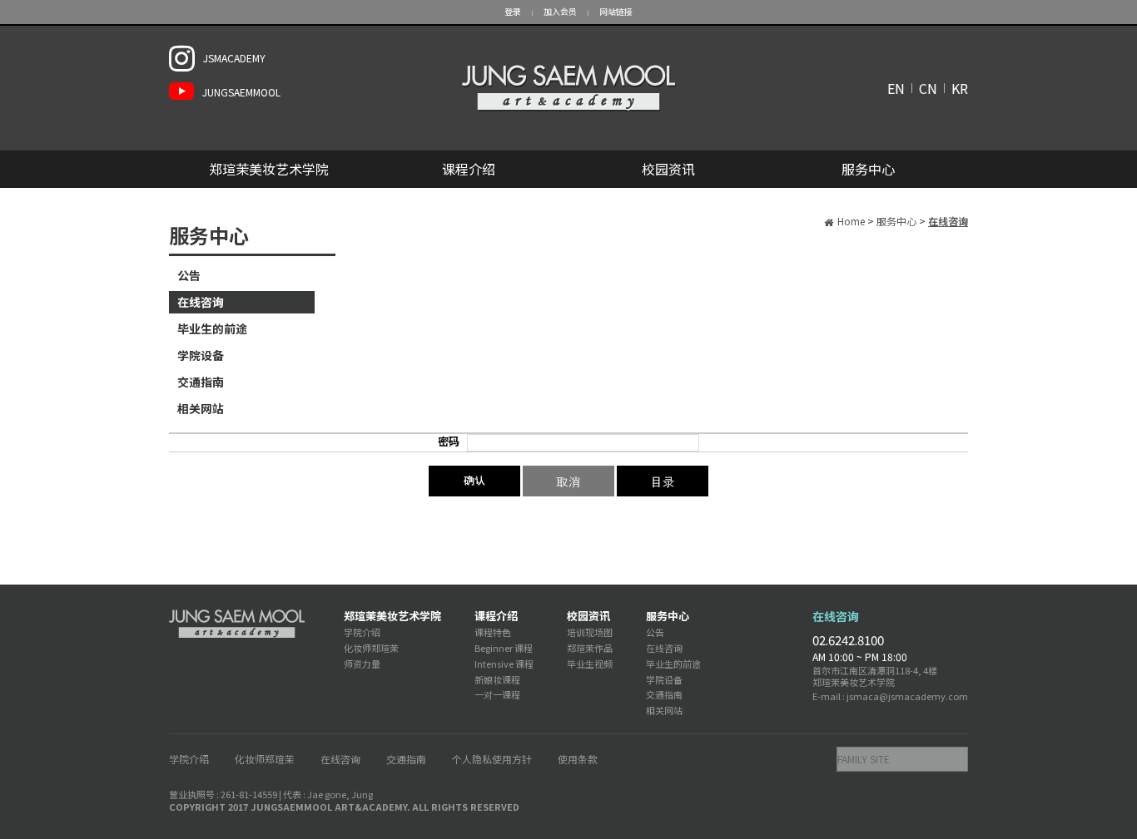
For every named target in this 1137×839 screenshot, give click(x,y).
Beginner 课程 (503, 647)
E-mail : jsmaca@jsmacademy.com (890, 696)
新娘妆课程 (497, 679)
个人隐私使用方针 (492, 759)
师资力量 (362, 663)
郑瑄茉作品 (590, 647)
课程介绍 (468, 169)
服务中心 (868, 169)
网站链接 (616, 11)
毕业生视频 (590, 663)
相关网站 (200, 408)
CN (928, 88)
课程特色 (492, 632)
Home (851, 221)
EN (896, 88)
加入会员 (560, 11)
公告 (189, 275)
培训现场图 (590, 632)
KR (959, 88)
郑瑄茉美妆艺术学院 (269, 169)
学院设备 (200, 355)
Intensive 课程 (504, 663)
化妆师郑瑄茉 (371, 647)
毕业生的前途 (212, 328)
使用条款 (578, 759)
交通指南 (200, 381)
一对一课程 (497, 694)
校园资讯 (668, 169)
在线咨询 (200, 302)
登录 (512, 11)
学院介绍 (362, 632)
